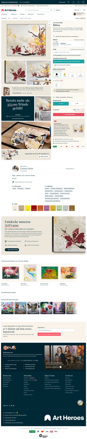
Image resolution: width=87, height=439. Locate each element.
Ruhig (14, 188)
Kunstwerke (4, 14)
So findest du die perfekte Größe (77, 49)
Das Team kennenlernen (52, 367)
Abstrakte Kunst (49, 191)
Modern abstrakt (49, 196)
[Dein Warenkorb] (84, 10)
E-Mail (79, 14)
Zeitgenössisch (68, 191)
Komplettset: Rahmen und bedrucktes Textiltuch (68, 61)
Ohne (61, 103)
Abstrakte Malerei (54, 193)
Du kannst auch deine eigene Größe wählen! (67, 55)
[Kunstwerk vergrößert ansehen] (49, 22)
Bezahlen (7, 366)
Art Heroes (69, 375)
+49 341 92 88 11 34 (27, 360)
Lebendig (27, 188)
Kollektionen (14, 14)
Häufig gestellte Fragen (10, 364)
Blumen (47, 188)
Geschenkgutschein (30, 368)
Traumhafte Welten (64, 198)
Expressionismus (59, 191)
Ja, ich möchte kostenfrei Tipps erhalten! (49, 334)
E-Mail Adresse (41, 327)
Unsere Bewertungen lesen (18, 118)
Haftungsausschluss (38, 428)
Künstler (22, 14)
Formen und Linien (64, 193)
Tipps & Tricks (40, 14)
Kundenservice (80, 13)
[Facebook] (13, 405)
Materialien (31, 14)
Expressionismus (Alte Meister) (52, 201)
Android (30, 93)
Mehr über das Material (79, 39)
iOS (25, 93)
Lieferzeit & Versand (30, 366)
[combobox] (38, 10)
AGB (32, 428)
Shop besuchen (70, 168)
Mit (77, 103)
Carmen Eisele (59, 22)
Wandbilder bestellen (30, 364)
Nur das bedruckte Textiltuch (63, 65)
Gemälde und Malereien (56, 188)
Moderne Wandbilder (69, 188)
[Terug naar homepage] (8, 10)
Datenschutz (59, 428)
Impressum (65, 428)
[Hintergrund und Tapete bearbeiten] (49, 24)
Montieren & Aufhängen (11, 368)
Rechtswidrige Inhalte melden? (49, 428)
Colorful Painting (59, 196)
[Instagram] (9, 405)
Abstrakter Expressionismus (52, 198)
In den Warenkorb (70, 114)
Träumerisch (20, 188)
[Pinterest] (11, 405)
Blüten (46, 193)
